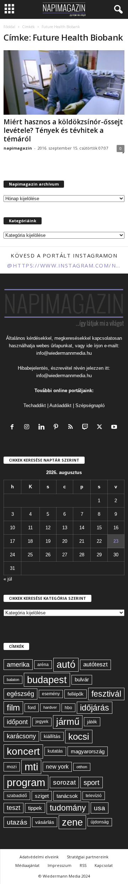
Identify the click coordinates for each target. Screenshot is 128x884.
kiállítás (52, 736)
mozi (12, 766)
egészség (20, 693)
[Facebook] (13, 427)
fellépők (76, 694)
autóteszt (95, 664)
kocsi (78, 736)
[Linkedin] (43, 427)
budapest (47, 679)
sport (92, 782)
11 (30, 527)
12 (48, 527)
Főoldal (9, 26)
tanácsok (67, 796)
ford (32, 707)
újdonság (100, 822)
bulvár (82, 679)
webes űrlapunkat (54, 345)
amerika (18, 664)
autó (66, 664)
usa (99, 808)
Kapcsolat (104, 865)
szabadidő (17, 795)
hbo (68, 707)
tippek (35, 808)
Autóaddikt (60, 405)
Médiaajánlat (27, 865)
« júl (8, 579)
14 (81, 527)
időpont (17, 722)
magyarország (88, 751)
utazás (17, 822)
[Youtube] (115, 427)
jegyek (42, 721)
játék (92, 721)
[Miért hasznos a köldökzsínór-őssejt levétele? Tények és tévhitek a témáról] (64, 82)
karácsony (21, 736)
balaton (13, 679)
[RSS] (72, 427)
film (13, 707)
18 (30, 541)
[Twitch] (86, 427)
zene (72, 822)
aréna (43, 664)
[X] (101, 427)
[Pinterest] (57, 427)
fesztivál (106, 693)
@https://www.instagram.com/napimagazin (64, 265)
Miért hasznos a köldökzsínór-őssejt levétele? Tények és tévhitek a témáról (63, 130)
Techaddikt (34, 405)
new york (57, 767)
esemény (51, 693)
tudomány (68, 807)
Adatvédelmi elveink (39, 856)
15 (99, 527)
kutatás (55, 751)
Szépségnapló (90, 405)
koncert (23, 751)
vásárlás (44, 822)
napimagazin (18, 148)
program (26, 782)
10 (12, 527)
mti (31, 767)
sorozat (64, 782)
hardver (50, 707)
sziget (42, 796)
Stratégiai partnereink (87, 856)
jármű (67, 722)
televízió (94, 795)
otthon (81, 767)
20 (64, 541)
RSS (83, 865)
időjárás (94, 707)
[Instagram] (28, 427)
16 (115, 527)
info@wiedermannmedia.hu (64, 353)
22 (99, 541)
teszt (13, 807)
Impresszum (59, 865)
